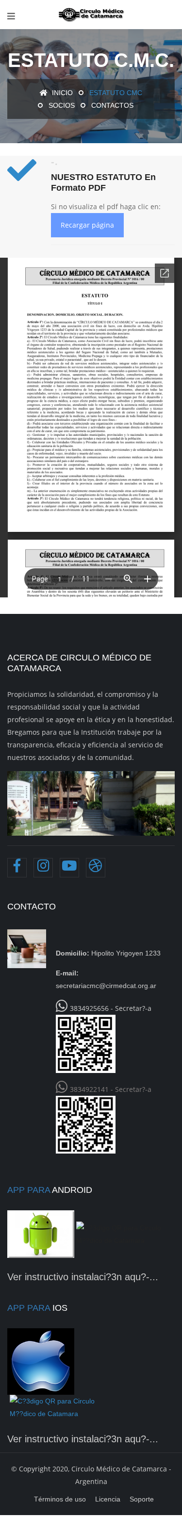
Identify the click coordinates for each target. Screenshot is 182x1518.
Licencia (107, 1499)
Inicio (61, 93)
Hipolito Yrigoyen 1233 (108, 953)
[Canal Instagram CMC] (43, 867)
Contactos (112, 105)
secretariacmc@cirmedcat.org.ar (106, 979)
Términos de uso (60, 1499)
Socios (62, 105)
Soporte (142, 1499)
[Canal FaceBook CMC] (17, 867)
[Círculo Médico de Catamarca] (91, 14)
